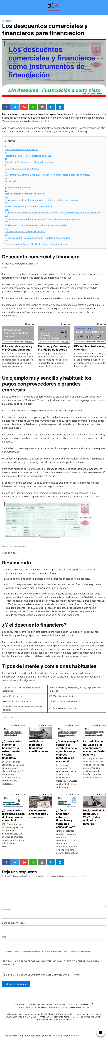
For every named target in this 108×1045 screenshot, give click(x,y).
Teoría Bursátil (18, 725)
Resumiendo (11, 179)
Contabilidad (18, 794)
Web (4, 937)
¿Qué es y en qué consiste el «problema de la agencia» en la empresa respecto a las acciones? (52, 211)
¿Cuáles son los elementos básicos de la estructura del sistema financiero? (42, 198)
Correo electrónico (14, 923)
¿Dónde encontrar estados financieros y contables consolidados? (37, 236)
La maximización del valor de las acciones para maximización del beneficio (42, 217)
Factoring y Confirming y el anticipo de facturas (29, 160)
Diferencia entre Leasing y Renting (22, 167)
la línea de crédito (40, 121)
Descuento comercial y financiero (21, 148)
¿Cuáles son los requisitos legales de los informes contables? (35, 224)
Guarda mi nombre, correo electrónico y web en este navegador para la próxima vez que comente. (49, 951)
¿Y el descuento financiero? (18, 186)
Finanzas (6, 21)
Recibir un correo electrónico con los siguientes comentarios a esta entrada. (51, 963)
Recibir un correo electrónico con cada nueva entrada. (41, 974)
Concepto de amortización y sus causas (25, 230)
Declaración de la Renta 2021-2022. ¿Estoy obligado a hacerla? (36, 243)
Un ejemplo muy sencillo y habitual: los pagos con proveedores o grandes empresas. (47, 173)
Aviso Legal (19, 1004)
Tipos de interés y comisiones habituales (25, 192)
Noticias (84, 1004)
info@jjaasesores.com (79, 1007)
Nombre (7, 909)
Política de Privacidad (56, 1004)
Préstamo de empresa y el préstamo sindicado (28, 154)
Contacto (73, 1004)
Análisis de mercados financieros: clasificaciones (29, 205)
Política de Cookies (36, 1004)
